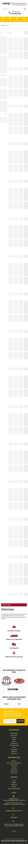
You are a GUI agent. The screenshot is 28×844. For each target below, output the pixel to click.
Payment (14, 767)
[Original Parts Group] (14, 3)
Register (14, 782)
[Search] (25, 9)
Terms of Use (14, 773)
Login (14, 780)
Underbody (14, 751)
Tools (14, 747)
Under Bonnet (14, 749)
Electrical (14, 737)
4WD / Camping (14, 733)
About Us (14, 761)
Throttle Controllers (14, 745)
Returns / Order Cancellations (14, 763)
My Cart (14, 786)
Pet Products (14, 743)
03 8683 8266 (14, 817)
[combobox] (12, 9)
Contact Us (14, 769)
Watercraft (14, 753)
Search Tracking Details (14, 788)
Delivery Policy (14, 765)
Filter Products (6, 605)
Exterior (14, 739)
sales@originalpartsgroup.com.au (14, 810)
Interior (14, 741)
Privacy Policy (14, 771)
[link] (12, 831)
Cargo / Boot (14, 735)
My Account (14, 784)
